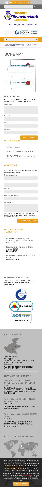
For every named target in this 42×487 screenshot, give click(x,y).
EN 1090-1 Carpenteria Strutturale (19, 152)
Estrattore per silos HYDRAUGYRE (15, 45)
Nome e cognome (10, 175)
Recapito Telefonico (11, 195)
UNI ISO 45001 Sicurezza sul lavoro (20, 156)
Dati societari (8, 364)
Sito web (7, 129)
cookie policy (27, 475)
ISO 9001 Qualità (13, 147)
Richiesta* (7, 202)
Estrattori (34, 44)
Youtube (7, 2)
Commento (8, 104)
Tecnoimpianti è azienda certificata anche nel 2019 (19, 248)
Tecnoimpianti (21, 16)
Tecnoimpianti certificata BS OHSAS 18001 (20, 256)
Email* (6, 189)
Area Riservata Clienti (21, 2)
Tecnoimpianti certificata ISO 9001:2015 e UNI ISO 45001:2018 (19, 239)
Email (6, 123)
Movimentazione (26, 44)
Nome (7, 116)
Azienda (7, 182)
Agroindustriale (17, 44)
